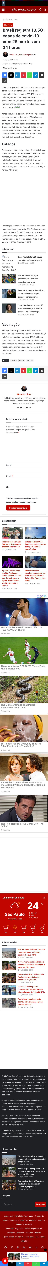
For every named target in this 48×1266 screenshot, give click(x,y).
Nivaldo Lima (24, 394)
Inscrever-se (35, 1260)
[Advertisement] (24, 199)
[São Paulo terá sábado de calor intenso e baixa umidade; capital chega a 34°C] (9, 953)
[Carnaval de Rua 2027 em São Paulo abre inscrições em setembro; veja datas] (9, 978)
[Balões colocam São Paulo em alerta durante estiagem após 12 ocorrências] (35, 533)
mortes (21, 360)
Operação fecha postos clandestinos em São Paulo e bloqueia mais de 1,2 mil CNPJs (31, 989)
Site (7, 487)
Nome (9, 465)
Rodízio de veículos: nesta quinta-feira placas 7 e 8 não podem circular (30, 1002)
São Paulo (14, 19)
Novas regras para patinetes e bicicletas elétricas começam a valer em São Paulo (31, 964)
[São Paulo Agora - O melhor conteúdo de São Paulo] (24, 10)
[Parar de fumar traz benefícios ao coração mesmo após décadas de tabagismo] (9, 293)
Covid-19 (14, 360)
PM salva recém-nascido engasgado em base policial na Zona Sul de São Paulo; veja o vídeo (35, 575)
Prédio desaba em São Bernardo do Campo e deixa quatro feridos (11, 544)
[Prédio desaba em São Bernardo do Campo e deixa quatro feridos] (12, 533)
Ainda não (14, 1260)
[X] (11, 75)
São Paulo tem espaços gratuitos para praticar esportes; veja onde (28, 278)
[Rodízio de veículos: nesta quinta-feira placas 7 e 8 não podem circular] (9, 1003)
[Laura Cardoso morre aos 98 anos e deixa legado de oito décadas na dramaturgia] (9, 308)
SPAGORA (29, 360)
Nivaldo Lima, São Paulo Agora (20, 55)
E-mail (9, 476)
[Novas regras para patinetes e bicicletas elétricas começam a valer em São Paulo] (9, 965)
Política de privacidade (33, 1228)
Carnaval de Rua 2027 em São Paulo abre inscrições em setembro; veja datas (31, 977)
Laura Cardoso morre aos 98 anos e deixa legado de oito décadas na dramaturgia (30, 308)
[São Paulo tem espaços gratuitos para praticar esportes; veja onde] (9, 278)
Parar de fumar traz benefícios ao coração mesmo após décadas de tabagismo (31, 293)
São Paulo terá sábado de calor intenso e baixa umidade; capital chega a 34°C (31, 952)
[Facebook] (4, 75)
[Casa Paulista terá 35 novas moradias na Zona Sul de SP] (9, 263)
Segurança (19, 1228)
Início (6, 19)
